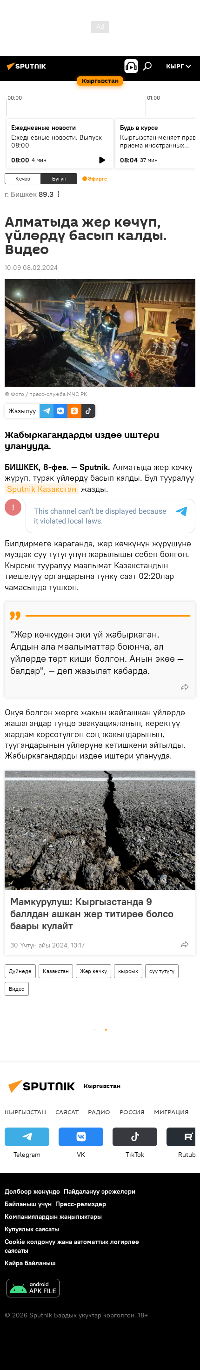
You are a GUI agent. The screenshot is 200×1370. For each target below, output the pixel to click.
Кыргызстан (25, 1112)
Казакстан (56, 970)
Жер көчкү (93, 970)
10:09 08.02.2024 (31, 267)
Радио (99, 1112)
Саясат (67, 1112)
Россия (132, 1112)
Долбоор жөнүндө (32, 1191)
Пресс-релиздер (80, 1204)
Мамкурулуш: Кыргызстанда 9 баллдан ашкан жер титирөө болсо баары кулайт (91, 913)
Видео (17, 988)
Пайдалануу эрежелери (99, 1191)
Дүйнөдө (20, 970)
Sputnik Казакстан (41, 489)
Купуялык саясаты (32, 1229)
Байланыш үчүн (28, 1204)
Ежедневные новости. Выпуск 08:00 (56, 141)
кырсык (128, 970)
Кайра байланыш (30, 1263)
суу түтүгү (161, 970)
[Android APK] (33, 1289)
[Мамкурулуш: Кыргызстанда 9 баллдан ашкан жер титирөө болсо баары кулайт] (100, 830)
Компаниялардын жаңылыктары (53, 1216)
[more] (184, 687)
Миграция (171, 1112)
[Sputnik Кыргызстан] (28, 70)
